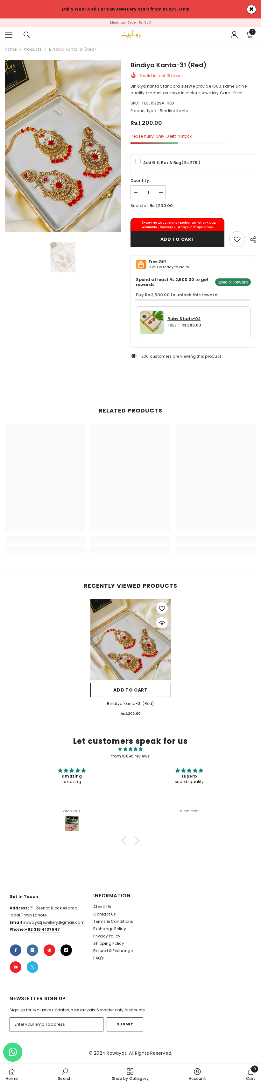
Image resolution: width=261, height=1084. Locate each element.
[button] (125, 843)
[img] (130, 752)
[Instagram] (32, 953)
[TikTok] (66, 953)
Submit (125, 1027)
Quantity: (140, 183)
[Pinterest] (49, 953)
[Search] (27, 38)
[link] (237, 242)
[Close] (251, 9)
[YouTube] (16, 970)
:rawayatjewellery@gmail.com (53, 925)
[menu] (8, 38)
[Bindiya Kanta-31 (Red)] (130, 642)
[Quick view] (162, 626)
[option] (130, 24)
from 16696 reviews (130, 759)
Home (11, 52)
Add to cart (177, 242)
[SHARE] (250, 242)
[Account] (234, 38)
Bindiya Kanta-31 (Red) (130, 706)
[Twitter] (32, 970)
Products (33, 52)
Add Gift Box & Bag (172, 166)
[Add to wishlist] (162, 611)
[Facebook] (16, 953)
